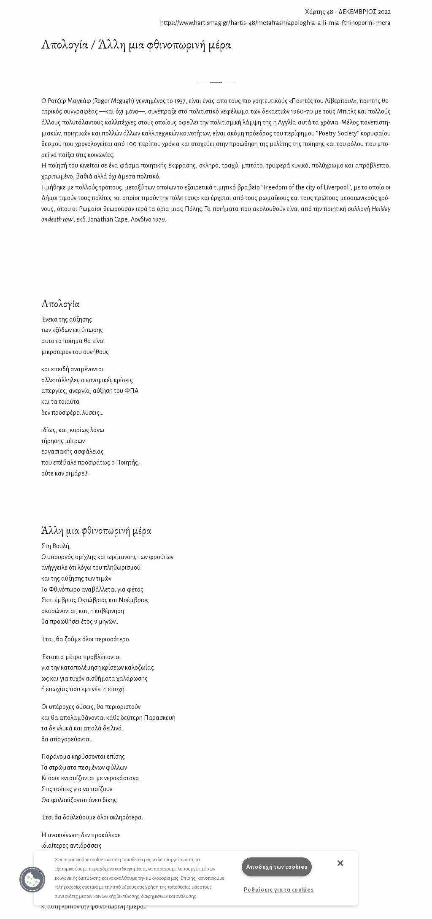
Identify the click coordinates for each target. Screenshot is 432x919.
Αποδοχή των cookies (277, 867)
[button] (32, 879)
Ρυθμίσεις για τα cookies (278, 890)
